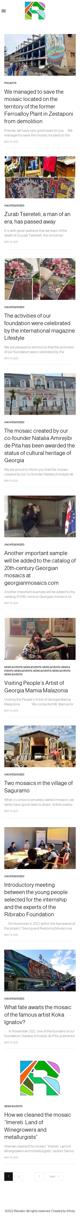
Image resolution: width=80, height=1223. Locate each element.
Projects (10, 83)
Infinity (71, 1211)
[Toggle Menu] (3, 11)
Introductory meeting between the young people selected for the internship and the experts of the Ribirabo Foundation (36, 900)
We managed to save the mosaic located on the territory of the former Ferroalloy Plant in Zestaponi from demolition (38, 106)
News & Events (13, 667)
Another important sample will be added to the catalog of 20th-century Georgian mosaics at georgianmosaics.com (40, 568)
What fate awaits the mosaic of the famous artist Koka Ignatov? (37, 1014)
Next (52, 1176)
